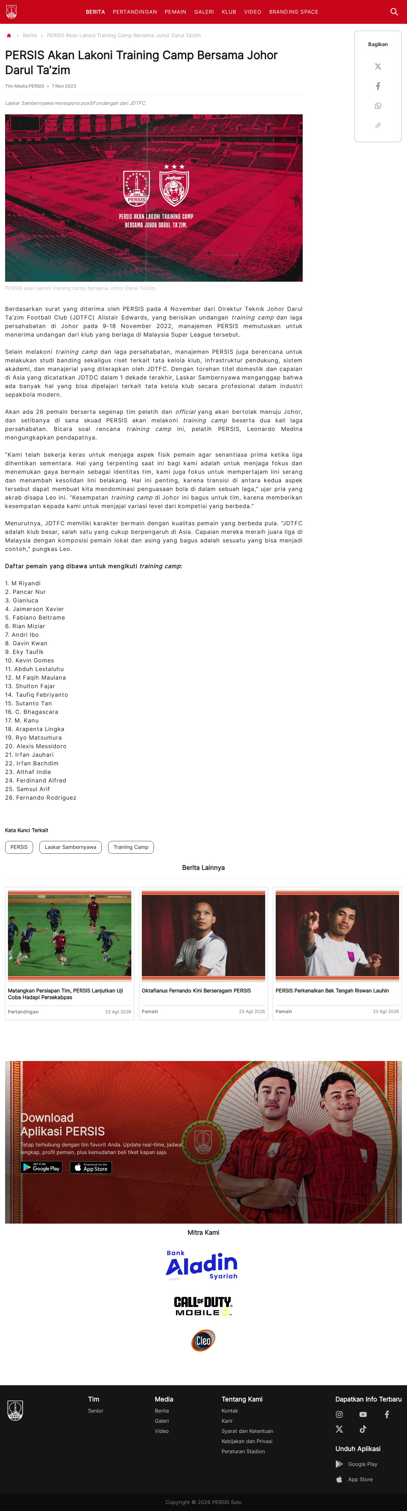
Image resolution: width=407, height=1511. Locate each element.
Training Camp (131, 847)
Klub (229, 12)
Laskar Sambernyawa (70, 847)
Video (253, 12)
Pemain (175, 12)
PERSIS (19, 847)
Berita (95, 12)
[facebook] (378, 87)
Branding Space (294, 12)
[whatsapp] (378, 106)
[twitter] (378, 67)
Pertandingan (135, 12)
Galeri (204, 12)
